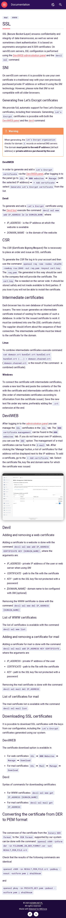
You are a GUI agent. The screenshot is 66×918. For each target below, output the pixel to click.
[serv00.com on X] (36, 914)
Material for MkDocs (38, 909)
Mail (6, 18)
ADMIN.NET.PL (36, 903)
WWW (14, 18)
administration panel (37, 423)
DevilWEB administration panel (29, 55)
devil (31, 120)
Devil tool (11, 210)
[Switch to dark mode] (53, 5)
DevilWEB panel (10, 120)
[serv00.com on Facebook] (30, 914)
